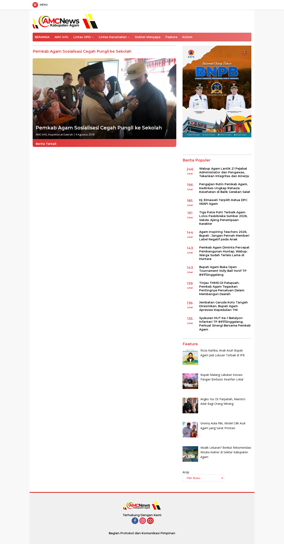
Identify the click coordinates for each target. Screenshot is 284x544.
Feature (171, 37)
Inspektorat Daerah (60, 134)
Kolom (187, 37)
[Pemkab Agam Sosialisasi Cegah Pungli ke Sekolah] (104, 98)
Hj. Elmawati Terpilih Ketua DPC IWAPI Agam (223, 202)
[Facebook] (135, 521)
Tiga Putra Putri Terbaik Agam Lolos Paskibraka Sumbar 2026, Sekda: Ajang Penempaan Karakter (223, 218)
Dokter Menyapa (148, 37)
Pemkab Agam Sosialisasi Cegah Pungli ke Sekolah (99, 128)
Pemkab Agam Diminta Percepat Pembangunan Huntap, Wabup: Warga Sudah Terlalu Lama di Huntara (224, 253)
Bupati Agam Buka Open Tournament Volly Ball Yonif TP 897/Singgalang (223, 270)
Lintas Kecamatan (113, 37)
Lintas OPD (82, 37)
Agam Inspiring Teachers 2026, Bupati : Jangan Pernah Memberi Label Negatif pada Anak (224, 235)
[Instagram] (142, 521)
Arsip (186, 472)
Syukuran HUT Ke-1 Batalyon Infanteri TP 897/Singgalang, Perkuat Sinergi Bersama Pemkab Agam (225, 323)
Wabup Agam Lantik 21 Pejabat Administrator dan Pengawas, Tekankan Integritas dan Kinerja (224, 172)
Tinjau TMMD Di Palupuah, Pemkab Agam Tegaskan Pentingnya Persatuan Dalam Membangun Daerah (221, 288)
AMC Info (61, 37)
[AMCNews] (65, 21)
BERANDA (42, 37)
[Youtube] (150, 521)
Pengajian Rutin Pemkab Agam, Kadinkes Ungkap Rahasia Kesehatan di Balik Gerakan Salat (224, 188)
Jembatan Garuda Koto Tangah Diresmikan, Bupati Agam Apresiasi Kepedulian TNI (223, 306)
